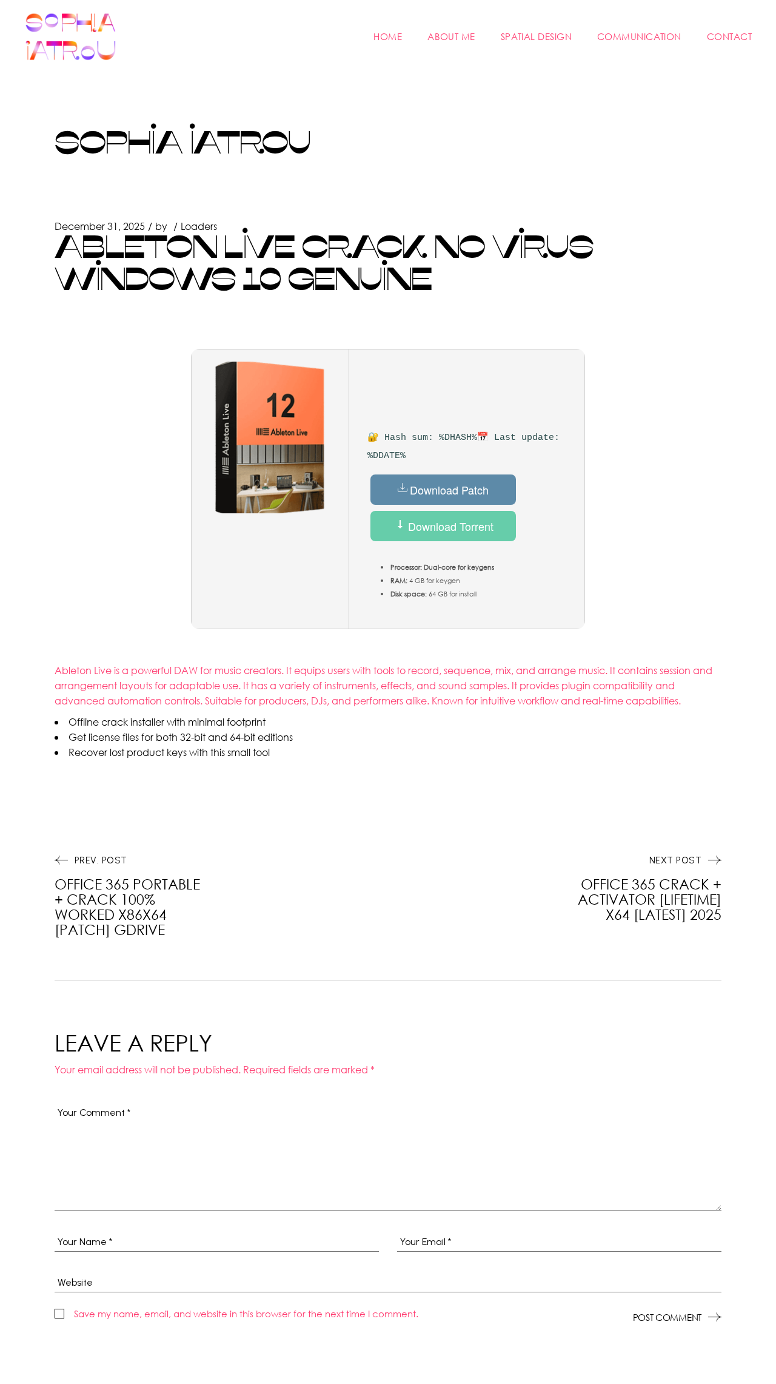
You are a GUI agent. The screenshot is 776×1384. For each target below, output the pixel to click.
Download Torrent (449, 526)
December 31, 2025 (100, 226)
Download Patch (449, 490)
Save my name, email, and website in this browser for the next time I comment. (246, 1314)
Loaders (199, 226)
